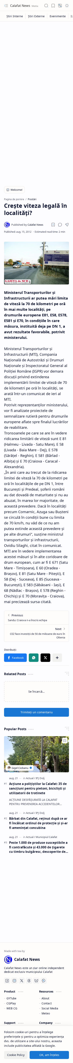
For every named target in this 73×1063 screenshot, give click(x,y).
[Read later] (53, 225)
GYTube (11, 998)
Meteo (46, 1013)
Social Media (50, 1008)
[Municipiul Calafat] (46, 837)
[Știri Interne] (15, 16)
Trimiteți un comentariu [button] (36, 712)
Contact (47, 1003)
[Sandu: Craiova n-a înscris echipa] (36, 617)
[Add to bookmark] (64, 740)
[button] (6, 6)
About (45, 998)
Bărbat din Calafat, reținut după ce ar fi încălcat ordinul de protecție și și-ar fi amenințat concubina (38, 823)
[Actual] (30, 778)
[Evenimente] (57, 16)
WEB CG (11, 1008)
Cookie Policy (16, 1055)
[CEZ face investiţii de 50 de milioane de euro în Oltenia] (36, 633)
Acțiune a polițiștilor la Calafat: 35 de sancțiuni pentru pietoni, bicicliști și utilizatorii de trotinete (38, 788)
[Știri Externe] (36, 16)
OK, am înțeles (49, 1055)
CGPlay (11, 1003)
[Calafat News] (27, 224)
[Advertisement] (36, 61)
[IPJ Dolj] (40, 778)
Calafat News (20, 5)
